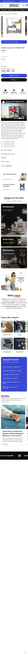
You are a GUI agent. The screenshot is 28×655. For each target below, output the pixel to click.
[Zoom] (22, 18)
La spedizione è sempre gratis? (10, 378)
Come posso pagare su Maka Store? (11, 367)
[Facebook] (7, 166)
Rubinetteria (22, 9)
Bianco (3, 70)
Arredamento (4, 9)
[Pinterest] (11, 166)
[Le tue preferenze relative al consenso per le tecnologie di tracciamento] (25, 652)
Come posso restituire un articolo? (11, 374)
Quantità (3, 59)
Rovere (8, 70)
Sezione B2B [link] (6, 189)
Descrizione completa (6, 150)
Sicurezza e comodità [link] (8, 242)
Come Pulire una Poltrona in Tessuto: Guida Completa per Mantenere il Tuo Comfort (13, 433)
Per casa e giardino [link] (7, 210)
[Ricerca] (24, 5)
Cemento (13, 70)
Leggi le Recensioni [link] (7, 179)
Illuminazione (11, 9)
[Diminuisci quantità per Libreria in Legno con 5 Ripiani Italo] (2, 62)
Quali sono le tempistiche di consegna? (12, 370)
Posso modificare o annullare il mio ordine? (11, 382)
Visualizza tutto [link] (5, 401)
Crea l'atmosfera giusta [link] (8, 253)
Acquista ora (14, 79)
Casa (17, 9)
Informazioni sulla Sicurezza (8, 154)
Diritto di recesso (5, 161)
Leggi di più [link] (5, 444)
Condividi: (3, 165)
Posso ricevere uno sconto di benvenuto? (10, 387)
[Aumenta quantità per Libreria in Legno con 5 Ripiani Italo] (7, 62)
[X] (9, 166)
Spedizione (3, 157)
